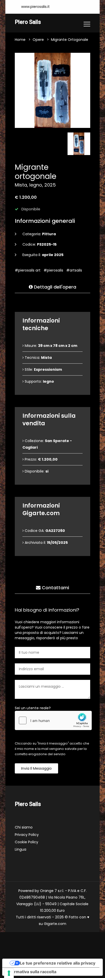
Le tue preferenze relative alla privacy (57, 963)
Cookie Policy (26, 842)
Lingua (20, 849)
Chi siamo (24, 827)
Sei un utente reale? (33, 708)
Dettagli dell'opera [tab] (54, 287)
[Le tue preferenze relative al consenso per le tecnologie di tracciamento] (9, 973)
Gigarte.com (55, 923)
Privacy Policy (27, 834)
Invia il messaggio (36, 768)
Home (20, 39)
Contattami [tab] (55, 587)
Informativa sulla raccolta (31, 971)
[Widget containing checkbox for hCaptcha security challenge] (53, 720)
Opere (38, 39)
